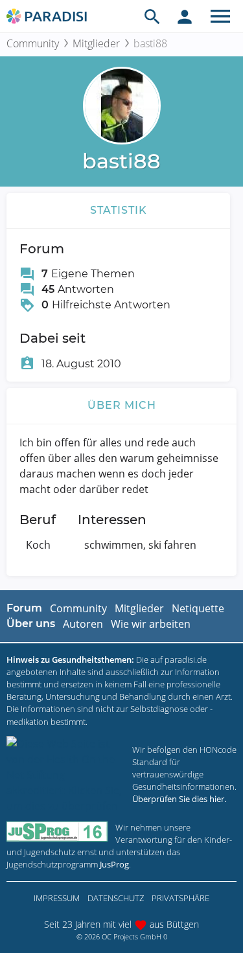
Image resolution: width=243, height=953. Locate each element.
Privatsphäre (180, 898)
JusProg (114, 864)
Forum (24, 608)
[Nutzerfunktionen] (184, 16)
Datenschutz (115, 898)
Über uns (30, 623)
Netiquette (198, 608)
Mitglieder (96, 43)
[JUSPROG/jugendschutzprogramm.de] (57, 831)
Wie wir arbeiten (151, 624)
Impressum (57, 898)
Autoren (83, 624)
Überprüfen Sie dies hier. (179, 799)
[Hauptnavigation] (220, 16)
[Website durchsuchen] (152, 16)
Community (32, 43)
